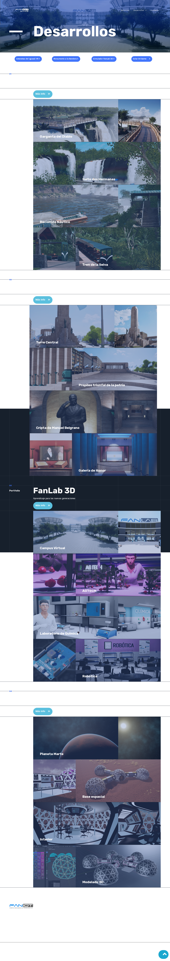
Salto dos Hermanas (98, 179)
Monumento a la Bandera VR (88, 284)
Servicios (125, 10)
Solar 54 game (61, 696)
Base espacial (93, 797)
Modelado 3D (92, 882)
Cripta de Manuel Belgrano (57, 428)
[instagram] (117, 911)
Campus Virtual (52, 548)
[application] (145, 10)
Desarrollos (138, 10)
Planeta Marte (51, 754)
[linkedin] (130, 911)
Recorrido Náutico (55, 222)
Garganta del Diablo (56, 136)
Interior (46, 839)
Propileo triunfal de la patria (102, 385)
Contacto (154, 10)
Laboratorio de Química (59, 633)
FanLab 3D (54, 490)
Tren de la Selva (95, 265)
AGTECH (89, 591)
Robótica (89, 676)
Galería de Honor (92, 470)
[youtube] (123, 911)
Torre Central (47, 342)
